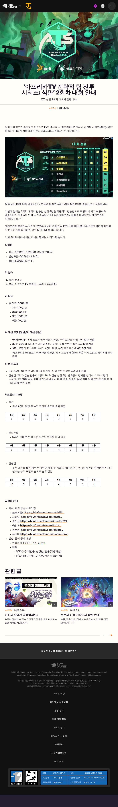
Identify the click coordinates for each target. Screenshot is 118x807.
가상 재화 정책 (59, 719)
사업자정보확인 (59, 753)
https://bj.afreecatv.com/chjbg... (42, 530)
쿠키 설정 (59, 761)
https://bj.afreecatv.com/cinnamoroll (44, 534)
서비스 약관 (59, 693)
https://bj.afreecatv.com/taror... (40, 526)
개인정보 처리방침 (59, 702)
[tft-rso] (28, 6)
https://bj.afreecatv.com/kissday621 (43, 521)
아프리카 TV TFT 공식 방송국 (28, 543)
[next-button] (110, 635)
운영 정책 (59, 710)
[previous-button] (104, 635)
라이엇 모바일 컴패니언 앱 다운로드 (59, 651)
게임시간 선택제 (59, 736)
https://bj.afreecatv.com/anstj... (41, 517)
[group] (59, 603)
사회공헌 (59, 744)
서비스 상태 (59, 727)
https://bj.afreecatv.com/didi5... (44, 513)
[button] (52, 108)
